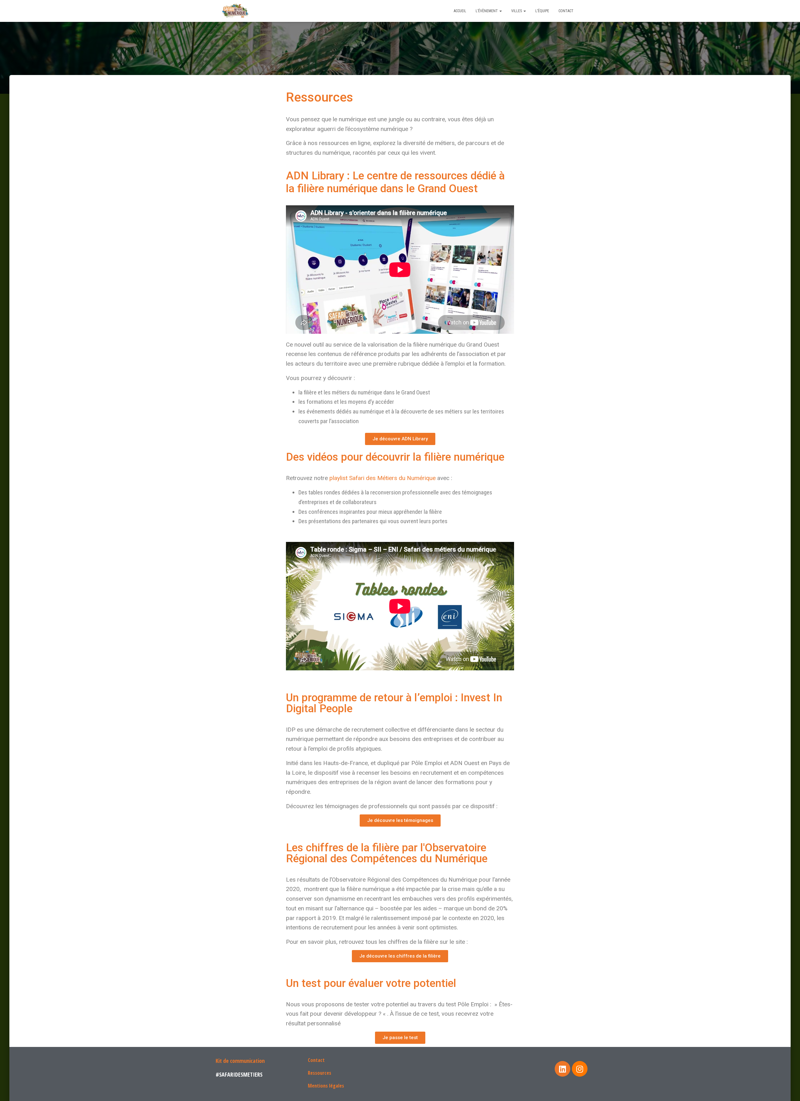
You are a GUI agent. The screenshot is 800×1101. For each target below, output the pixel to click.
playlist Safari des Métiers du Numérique (382, 478)
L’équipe (542, 11)
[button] (400, 439)
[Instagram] (580, 1069)
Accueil (460, 11)
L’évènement (487, 11)
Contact (565, 11)
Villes (517, 11)
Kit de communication (240, 1060)
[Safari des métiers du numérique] (236, 11)
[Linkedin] (562, 1069)
